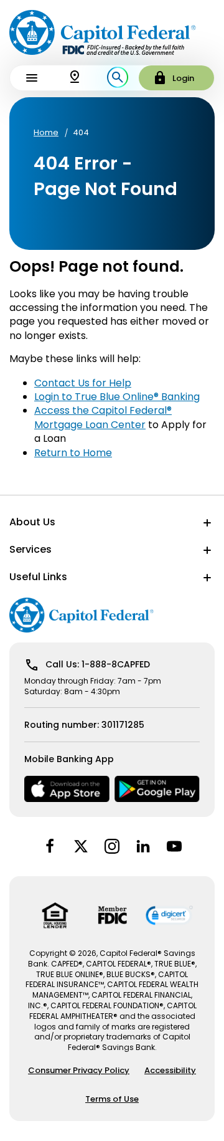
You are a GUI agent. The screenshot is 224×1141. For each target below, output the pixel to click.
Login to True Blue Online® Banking (117, 396)
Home (46, 132)
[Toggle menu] (31, 77)
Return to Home (73, 453)
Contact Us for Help (82, 383)
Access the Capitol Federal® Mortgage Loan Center (103, 417)
